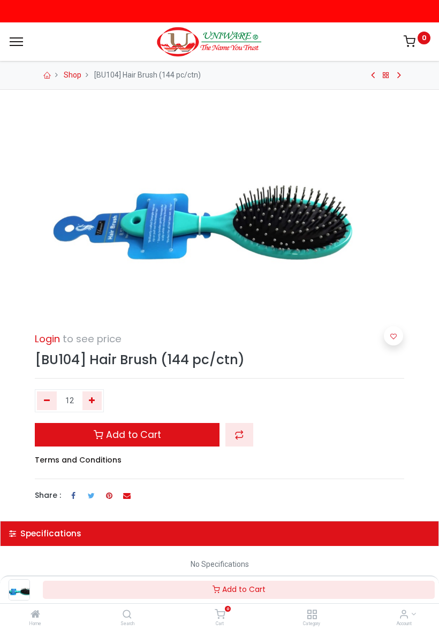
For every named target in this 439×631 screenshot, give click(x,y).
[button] (239, 435)
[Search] (127, 615)
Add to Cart (243, 589)
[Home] (35, 615)
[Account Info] (404, 615)
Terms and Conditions (78, 460)
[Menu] (16, 42)
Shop (72, 75)
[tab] (219, 533)
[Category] (312, 615)
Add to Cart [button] (132, 434)
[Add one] (92, 401)
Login (47, 338)
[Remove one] (47, 401)
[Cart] (220, 615)
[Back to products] (386, 75)
